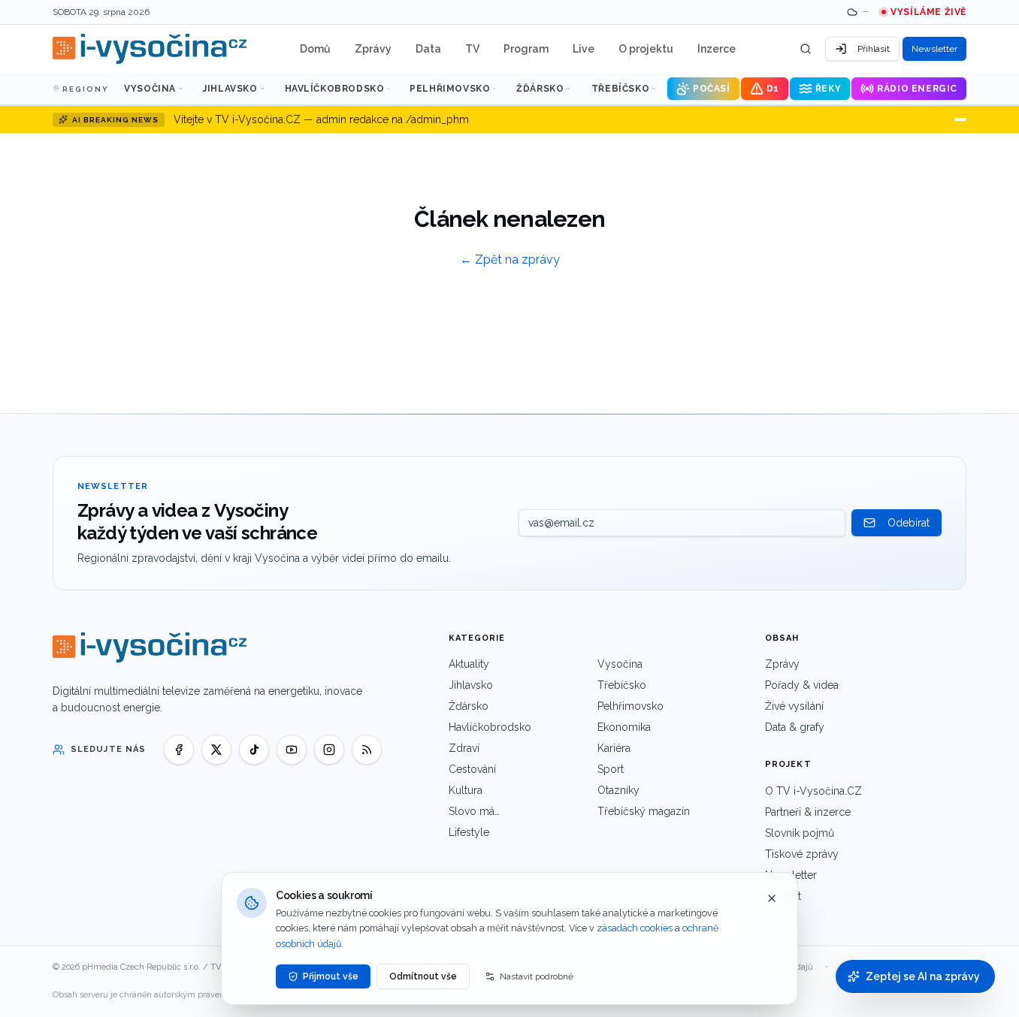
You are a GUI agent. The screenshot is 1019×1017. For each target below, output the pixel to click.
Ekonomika (624, 727)
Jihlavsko (230, 88)
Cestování (472, 769)
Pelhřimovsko (450, 88)
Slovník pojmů (799, 833)
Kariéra (613, 748)
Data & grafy (794, 727)
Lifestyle (469, 832)
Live (583, 49)
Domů (315, 49)
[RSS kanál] (367, 750)
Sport (610, 769)
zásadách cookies (635, 928)
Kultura (465, 790)
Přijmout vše (330, 976)
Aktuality (469, 664)
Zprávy (373, 49)
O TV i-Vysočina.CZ (813, 791)
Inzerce (716, 49)
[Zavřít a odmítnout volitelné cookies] (771, 898)
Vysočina (150, 88)
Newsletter (934, 49)
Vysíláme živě (928, 12)
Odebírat (908, 523)
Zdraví (464, 748)
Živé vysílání (794, 706)
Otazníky (618, 790)
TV (472, 49)
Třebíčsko (620, 88)
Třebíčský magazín (643, 811)
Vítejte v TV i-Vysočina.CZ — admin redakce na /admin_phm (321, 119)
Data (428, 49)
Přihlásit (873, 49)
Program (526, 49)
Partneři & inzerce (808, 812)
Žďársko (540, 88)
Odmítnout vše (423, 976)
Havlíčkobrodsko (335, 88)
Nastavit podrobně (536, 976)
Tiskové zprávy (802, 854)
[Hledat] (805, 48)
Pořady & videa (802, 685)
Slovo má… (474, 811)
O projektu (645, 49)
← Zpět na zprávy (510, 259)
